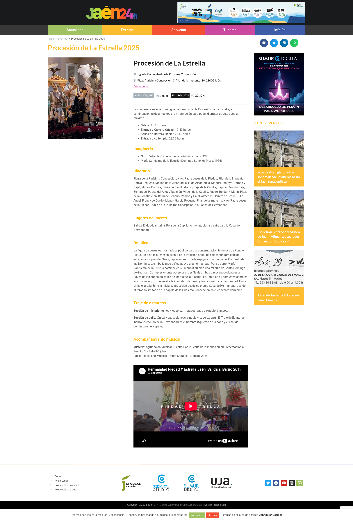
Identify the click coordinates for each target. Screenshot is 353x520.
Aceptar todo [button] (197, 515)
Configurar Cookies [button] (270, 515)
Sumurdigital (194, 504)
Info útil (280, 30)
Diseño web (166, 504)
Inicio (51, 38)
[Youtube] (284, 483)
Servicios (178, 30)
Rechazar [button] (212, 515)
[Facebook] (276, 483)
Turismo (230, 30)
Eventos (127, 30)
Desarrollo (181, 504)
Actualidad (75, 30)
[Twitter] (268, 483)
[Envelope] (299, 483)
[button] (264, 43)
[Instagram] (292, 483)
